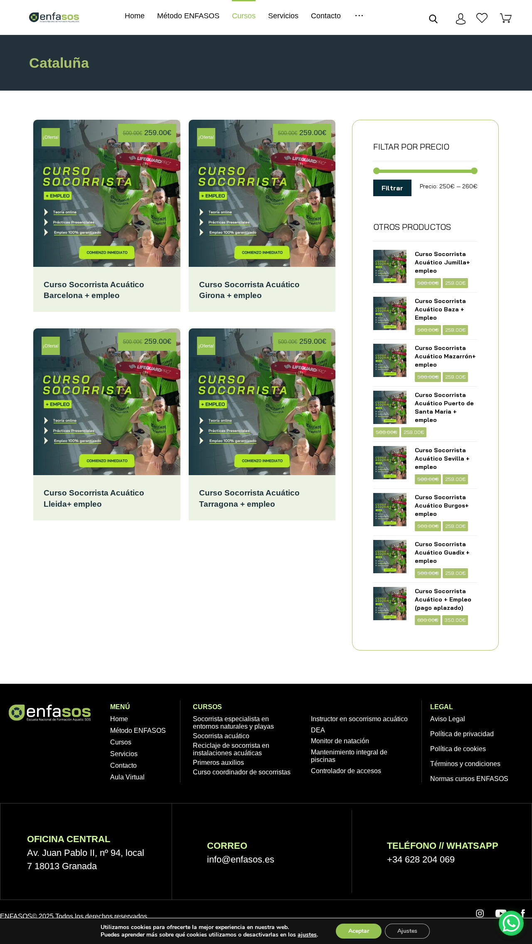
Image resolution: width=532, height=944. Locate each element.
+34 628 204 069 (421, 859)
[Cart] (512, 17)
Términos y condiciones (465, 763)
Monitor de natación (340, 740)
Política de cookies (458, 748)
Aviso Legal (447, 718)
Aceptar (358, 931)
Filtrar (392, 188)
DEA (318, 730)
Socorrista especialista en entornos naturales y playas (233, 722)
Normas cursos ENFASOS (469, 778)
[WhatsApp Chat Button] (511, 923)
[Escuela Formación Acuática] (54, 17)
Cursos (120, 742)
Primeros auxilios (218, 762)
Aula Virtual (127, 777)
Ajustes (407, 931)
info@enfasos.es (240, 859)
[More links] (359, 13)
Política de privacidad (462, 733)
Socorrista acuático (221, 735)
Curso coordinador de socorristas (242, 772)
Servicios (124, 753)
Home (119, 718)
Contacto (123, 765)
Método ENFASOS (138, 730)
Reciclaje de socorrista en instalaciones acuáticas (231, 749)
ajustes (307, 935)
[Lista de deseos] (482, 17)
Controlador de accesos (346, 770)
